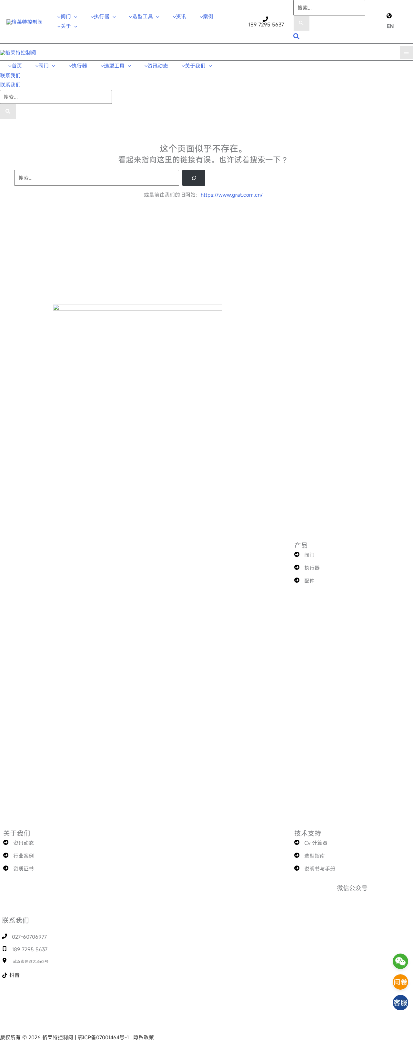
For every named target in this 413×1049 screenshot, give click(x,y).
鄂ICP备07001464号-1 (104, 1037)
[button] (74, 16)
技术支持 (307, 833)
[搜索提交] (301, 23)
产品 (301, 545)
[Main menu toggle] (406, 52)
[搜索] (8, 111)
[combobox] (329, 7)
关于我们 (16, 833)
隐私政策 (143, 1037)
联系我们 (10, 84)
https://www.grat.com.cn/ (232, 194)
